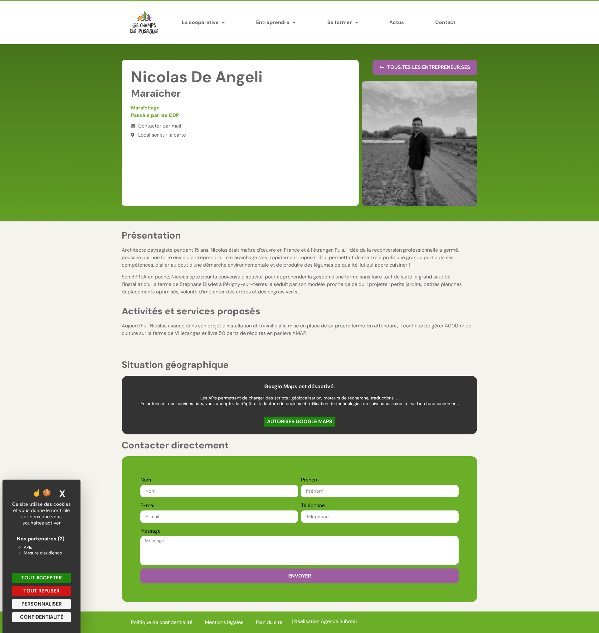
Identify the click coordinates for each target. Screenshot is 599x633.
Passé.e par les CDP (155, 115)
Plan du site (269, 622)
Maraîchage (145, 107)
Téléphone (313, 505)
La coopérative (200, 22)
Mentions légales (224, 622)
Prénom (310, 479)
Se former (339, 22)
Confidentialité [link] (41, 617)
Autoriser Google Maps (299, 421)
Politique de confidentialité (161, 622)
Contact (445, 22)
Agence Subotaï (339, 621)
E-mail (148, 505)
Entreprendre (273, 22)
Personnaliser (42, 604)
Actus (396, 22)
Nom (145, 479)
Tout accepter (41, 577)
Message (150, 531)
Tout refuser (41, 590)
